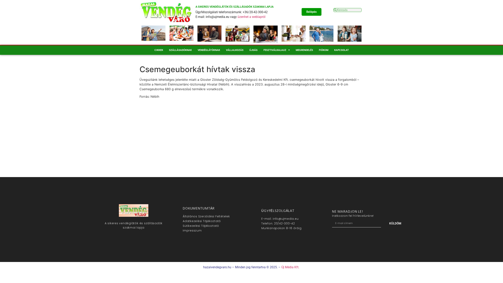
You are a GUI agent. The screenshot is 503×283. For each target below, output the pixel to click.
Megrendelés (304, 50)
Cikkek (158, 50)
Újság (253, 50)
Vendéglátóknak (209, 50)
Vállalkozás (234, 50)
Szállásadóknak (180, 50)
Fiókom (323, 50)
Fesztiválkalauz (274, 50)
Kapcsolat (341, 50)
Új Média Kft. (290, 267)
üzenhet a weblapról (251, 17)
